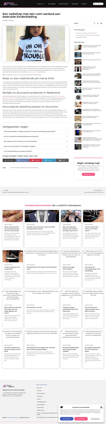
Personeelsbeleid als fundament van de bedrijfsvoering (91, 124)
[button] (101, 407)
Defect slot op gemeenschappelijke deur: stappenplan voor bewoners (91, 74)
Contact (84, 4)
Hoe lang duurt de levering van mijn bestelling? (35, 141)
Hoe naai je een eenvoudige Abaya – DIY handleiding (92, 269)
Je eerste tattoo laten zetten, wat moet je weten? (92, 228)
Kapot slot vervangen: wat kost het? (91, 59)
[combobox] (98, 4)
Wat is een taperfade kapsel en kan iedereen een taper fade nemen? (70, 228)
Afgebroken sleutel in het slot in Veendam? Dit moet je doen (90, 103)
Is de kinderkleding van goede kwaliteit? (35, 151)
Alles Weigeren (81, 418)
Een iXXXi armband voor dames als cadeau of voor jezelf (12, 349)
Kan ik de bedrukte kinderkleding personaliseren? (35, 136)
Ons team (39, 390)
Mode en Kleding (9, 20)
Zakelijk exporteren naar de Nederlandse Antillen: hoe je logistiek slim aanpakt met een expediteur (92, 139)
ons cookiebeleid (76, 414)
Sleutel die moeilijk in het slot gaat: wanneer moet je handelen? (91, 46)
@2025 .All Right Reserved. (16, 417)
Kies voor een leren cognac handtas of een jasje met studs (92, 309)
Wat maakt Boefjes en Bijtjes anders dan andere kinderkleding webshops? (35, 131)
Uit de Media (51, 4)
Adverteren (75, 4)
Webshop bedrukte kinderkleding (29, 167)
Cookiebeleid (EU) (41, 401)
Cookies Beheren (95, 418)
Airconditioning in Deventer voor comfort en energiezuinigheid (90, 96)
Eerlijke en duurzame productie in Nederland (88, 35)
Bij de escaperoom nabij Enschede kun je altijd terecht (91, 131)
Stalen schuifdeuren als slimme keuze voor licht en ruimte (90, 117)
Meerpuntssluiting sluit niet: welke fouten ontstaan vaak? (91, 53)
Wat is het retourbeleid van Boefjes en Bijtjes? (35, 146)
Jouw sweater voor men (34, 307)
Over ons (40, 4)
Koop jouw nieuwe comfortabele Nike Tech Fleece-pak (70, 309)
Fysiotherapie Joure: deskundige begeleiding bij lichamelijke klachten (92, 110)
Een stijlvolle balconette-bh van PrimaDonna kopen (93, 349)
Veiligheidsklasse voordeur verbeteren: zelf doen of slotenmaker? (89, 68)
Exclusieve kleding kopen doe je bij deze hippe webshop (71, 349)
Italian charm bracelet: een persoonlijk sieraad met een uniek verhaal (11, 228)
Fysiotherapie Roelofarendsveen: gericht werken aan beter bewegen (91, 81)
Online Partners (63, 4)
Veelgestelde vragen (81, 37)
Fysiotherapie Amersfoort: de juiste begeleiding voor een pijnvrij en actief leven (91, 146)
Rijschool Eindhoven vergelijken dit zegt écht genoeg (91, 88)
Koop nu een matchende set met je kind (86, 33)
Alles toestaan (66, 418)
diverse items (34, 72)
